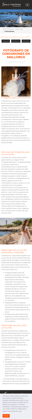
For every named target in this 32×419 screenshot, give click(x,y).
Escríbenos (15, 41)
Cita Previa (26, 41)
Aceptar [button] (6, 416)
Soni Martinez (8, 29)
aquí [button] (20, 411)
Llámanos (6, 41)
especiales (19, 29)
